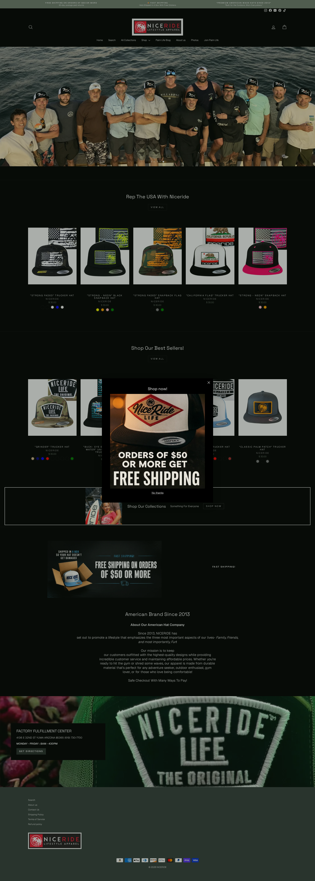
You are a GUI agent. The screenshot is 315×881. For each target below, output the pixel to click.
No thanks (158, 493)
